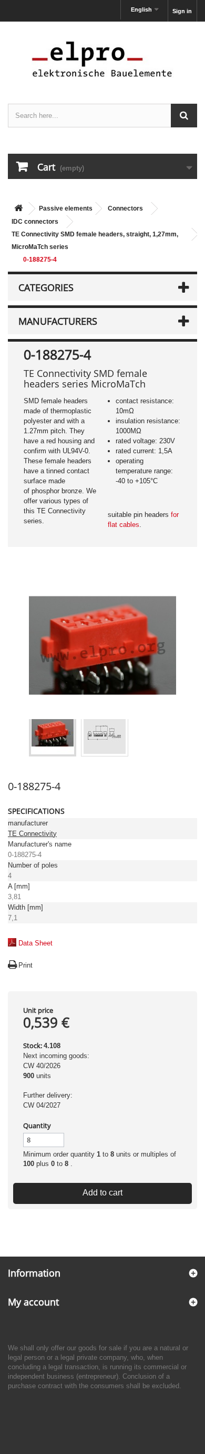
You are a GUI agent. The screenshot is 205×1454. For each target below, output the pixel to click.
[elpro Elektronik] (102, 58)
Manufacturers (57, 321)
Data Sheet (35, 943)
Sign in (182, 11)
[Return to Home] (18, 208)
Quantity (37, 1125)
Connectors (125, 208)
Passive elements (66, 208)
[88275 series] (52, 733)
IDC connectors (35, 221)
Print (25, 965)
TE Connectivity (32, 834)
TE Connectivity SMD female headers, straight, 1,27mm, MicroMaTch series (95, 241)
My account (33, 1302)
